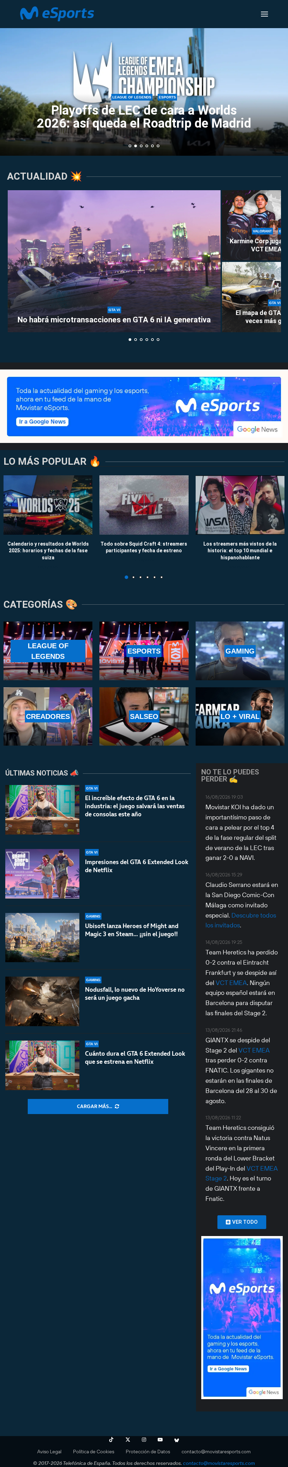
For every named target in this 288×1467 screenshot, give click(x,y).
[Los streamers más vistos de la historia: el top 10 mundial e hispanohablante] (240, 505)
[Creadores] (48, 716)
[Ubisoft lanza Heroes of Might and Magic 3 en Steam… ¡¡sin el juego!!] (42, 938)
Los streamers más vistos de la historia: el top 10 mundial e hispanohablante (240, 550)
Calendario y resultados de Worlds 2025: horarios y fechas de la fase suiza (48, 550)
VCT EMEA (231, 983)
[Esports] (143, 651)
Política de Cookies (93, 1451)
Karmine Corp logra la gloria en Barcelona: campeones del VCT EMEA (153, 131)
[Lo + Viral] (240, 716)
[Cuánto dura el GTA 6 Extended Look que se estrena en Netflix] (42, 1065)
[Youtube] (160, 1439)
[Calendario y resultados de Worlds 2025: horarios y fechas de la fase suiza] (48, 505)
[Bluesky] (176, 1439)
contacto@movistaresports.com (216, 1451)
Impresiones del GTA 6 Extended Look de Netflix (136, 866)
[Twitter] (127, 1439)
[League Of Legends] (48, 651)
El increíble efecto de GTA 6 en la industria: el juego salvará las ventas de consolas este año (135, 806)
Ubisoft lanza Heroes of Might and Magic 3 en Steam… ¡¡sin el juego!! (131, 930)
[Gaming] (240, 651)
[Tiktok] (111, 1439)
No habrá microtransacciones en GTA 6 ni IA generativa (114, 319)
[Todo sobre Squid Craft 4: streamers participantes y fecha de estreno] (143, 505)
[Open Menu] (264, 14)
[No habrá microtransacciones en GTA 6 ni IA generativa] (114, 261)
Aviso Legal (49, 1451)
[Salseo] (143, 716)
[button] (13, 77)
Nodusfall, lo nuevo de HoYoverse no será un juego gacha (135, 993)
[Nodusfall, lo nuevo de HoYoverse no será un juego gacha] (42, 1001)
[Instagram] (144, 1439)
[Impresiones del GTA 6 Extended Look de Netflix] (42, 874)
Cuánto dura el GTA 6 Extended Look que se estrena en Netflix (135, 1057)
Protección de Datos (148, 1451)
